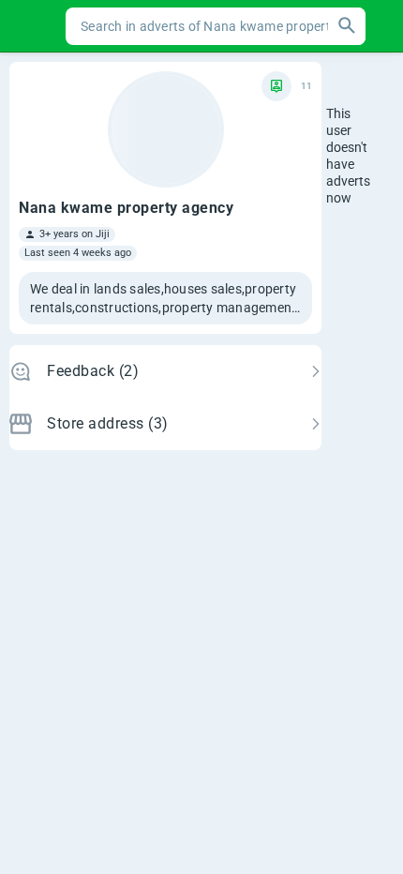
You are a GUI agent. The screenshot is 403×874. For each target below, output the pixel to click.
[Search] (347, 26)
